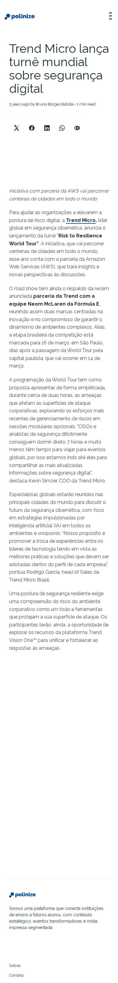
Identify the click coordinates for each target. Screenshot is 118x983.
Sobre (15, 965)
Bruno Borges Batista (55, 104)
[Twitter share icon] (16, 122)
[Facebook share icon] (31, 122)
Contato (16, 975)
